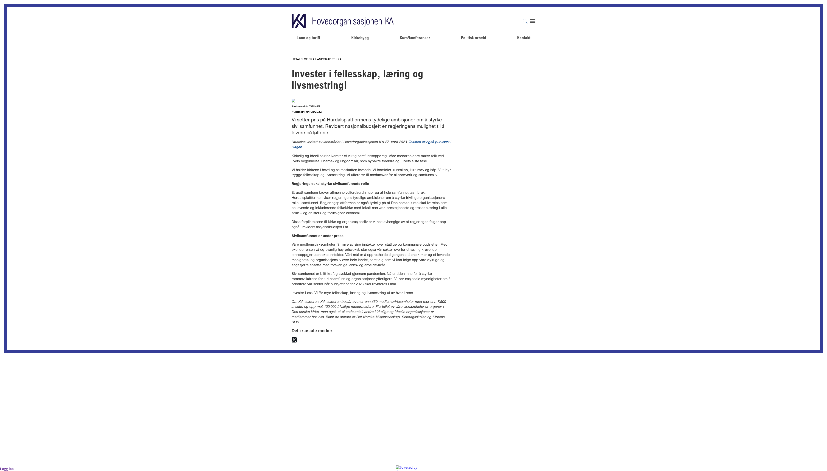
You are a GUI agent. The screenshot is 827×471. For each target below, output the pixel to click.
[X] (294, 339)
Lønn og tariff (308, 37)
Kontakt (523, 37)
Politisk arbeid (473, 37)
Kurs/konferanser (415, 37)
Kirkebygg (360, 37)
